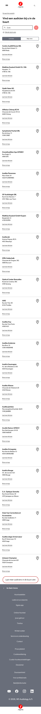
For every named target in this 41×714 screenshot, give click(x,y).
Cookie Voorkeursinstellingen (19, 660)
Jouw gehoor (19, 618)
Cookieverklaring (20, 654)
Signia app (20, 605)
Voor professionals (19, 678)
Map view (29, 38)
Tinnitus (20, 623)
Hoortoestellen (19, 595)
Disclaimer (20, 665)
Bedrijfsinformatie (19, 683)
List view (11, 38)
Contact (20, 641)
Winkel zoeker (20, 631)
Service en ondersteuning (20, 636)
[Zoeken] (34, 5)
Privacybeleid (20, 649)
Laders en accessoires (19, 600)
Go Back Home (12, 588)
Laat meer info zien (7, 54)
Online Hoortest (19, 613)
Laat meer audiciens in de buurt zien (20, 579)
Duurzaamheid (19, 672)
